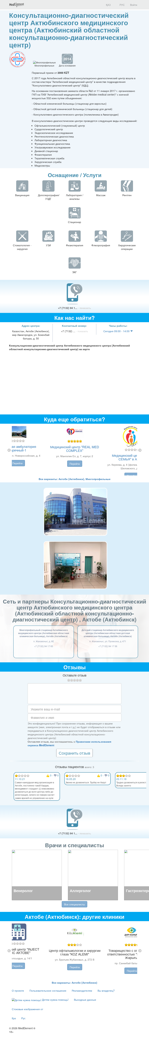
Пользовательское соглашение (47, 990)
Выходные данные (85, 999)
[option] (74, 450)
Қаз (14, 1018)
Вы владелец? (106, 990)
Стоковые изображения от (27, 1009)
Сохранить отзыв (74, 753)
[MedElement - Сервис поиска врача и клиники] (16, 4)
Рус (23, 1018)
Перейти (17, 463)
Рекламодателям (82, 990)
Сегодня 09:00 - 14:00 (116, 331)
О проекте (18, 990)
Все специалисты (74, 904)
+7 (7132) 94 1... (74, 308)
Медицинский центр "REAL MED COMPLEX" (74, 448)
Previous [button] (9, 450)
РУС (122, 5)
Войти (133, 5)
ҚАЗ (107, 5)
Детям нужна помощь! (55, 999)
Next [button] (140, 450)
